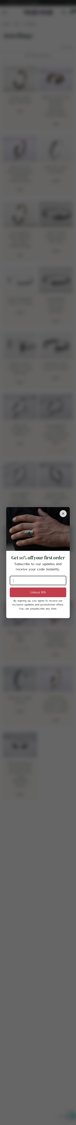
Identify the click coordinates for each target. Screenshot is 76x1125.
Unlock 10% (38, 592)
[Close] (63, 513)
